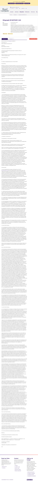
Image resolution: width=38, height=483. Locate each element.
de (12, 8)
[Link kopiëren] (34, 39)
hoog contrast (13, 7)
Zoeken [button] (36, 11)
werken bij (22, 8)
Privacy (8, 479)
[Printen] (33, 39)
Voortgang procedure (31, 474)
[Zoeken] (30, 39)
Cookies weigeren (27, 3)
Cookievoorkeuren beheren (19, 3)
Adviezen (17, 11)
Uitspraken (22, 11)
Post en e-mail (17, 468)
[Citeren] (36, 39)
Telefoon (16, 465)
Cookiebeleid (23, 1)
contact (17, 8)
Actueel (11, 11)
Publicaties (27, 11)
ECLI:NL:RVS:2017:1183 (4, 170)
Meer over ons (4, 466)
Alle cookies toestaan (11, 3)
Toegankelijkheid (3, 479)
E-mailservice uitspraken (31, 473)
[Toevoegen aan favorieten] (31, 39)
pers (19, 8)
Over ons (33, 11)
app (26, 8)
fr (14, 8)
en (11, 8)
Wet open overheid (18, 469)
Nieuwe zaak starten (18, 470)
